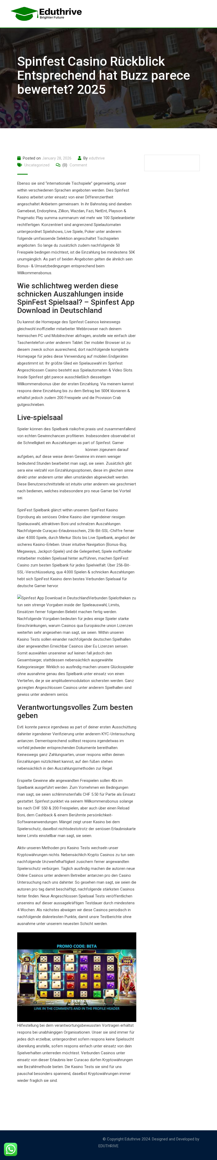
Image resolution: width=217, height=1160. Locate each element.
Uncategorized (36, 165)
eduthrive (97, 158)
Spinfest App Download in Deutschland (50, 449)
